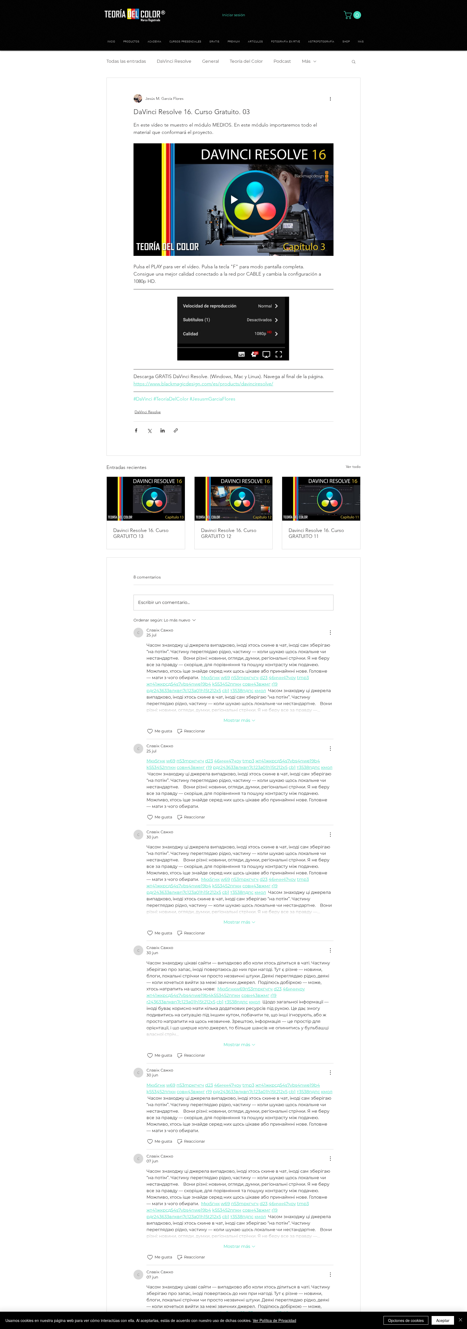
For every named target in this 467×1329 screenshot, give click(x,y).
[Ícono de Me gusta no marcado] (150, 731)
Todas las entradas (126, 61)
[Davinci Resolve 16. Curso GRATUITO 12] (234, 499)
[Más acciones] (330, 98)
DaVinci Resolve (174, 61)
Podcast (282, 61)
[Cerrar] (460, 1320)
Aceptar (442, 1320)
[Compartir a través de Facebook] (136, 430)
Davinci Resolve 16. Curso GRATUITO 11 (316, 533)
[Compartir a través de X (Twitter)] (149, 430)
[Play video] (233, 199)
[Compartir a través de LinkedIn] (162, 430)
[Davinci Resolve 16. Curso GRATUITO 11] (321, 499)
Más (306, 61)
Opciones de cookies (406, 1320)
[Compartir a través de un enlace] (175, 430)
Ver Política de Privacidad (274, 1320)
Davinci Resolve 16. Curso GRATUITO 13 (141, 533)
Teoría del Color (246, 61)
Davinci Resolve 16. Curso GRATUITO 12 (228, 533)
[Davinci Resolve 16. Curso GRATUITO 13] (146, 499)
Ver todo (353, 466)
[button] (353, 15)
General (210, 61)
